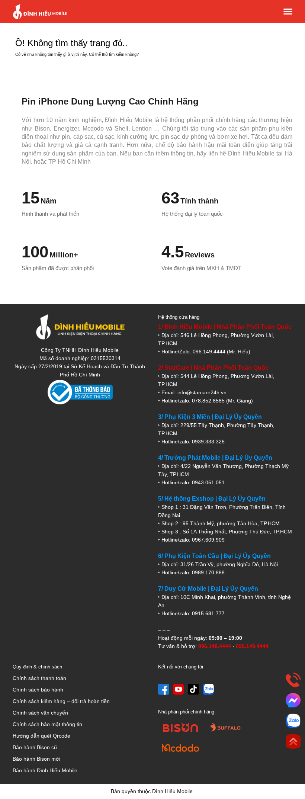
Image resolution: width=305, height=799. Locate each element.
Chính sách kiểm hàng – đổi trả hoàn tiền (61, 701)
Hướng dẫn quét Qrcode (41, 736)
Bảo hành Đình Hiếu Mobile (45, 770)
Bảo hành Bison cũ (35, 747)
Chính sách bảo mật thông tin (47, 724)
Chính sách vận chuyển (40, 713)
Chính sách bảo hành (38, 690)
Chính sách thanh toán (39, 678)
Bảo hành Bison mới (36, 759)
